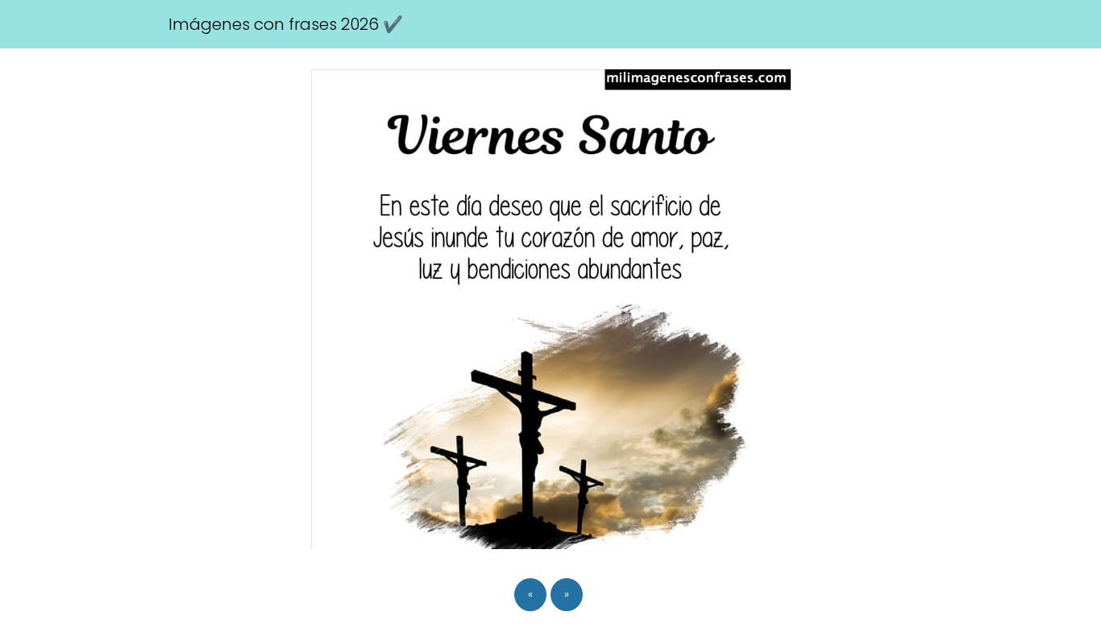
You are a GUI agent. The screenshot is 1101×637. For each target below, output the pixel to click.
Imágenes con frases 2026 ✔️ (285, 24)
